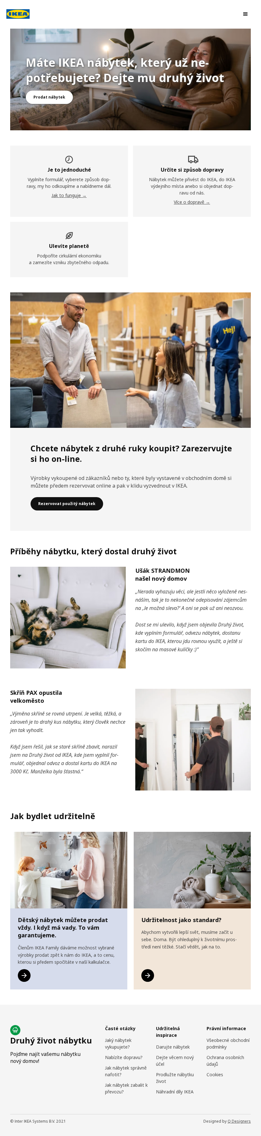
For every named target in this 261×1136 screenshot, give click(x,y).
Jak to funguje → (69, 195)
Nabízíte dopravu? (124, 1057)
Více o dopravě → (192, 202)
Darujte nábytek (173, 1047)
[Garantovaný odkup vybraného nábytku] (24, 975)
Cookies (215, 1074)
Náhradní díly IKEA (175, 1092)
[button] (245, 14)
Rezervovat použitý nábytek (66, 503)
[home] (19, 14)
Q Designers (239, 1121)
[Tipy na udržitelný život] (147, 975)
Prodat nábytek (49, 97)
